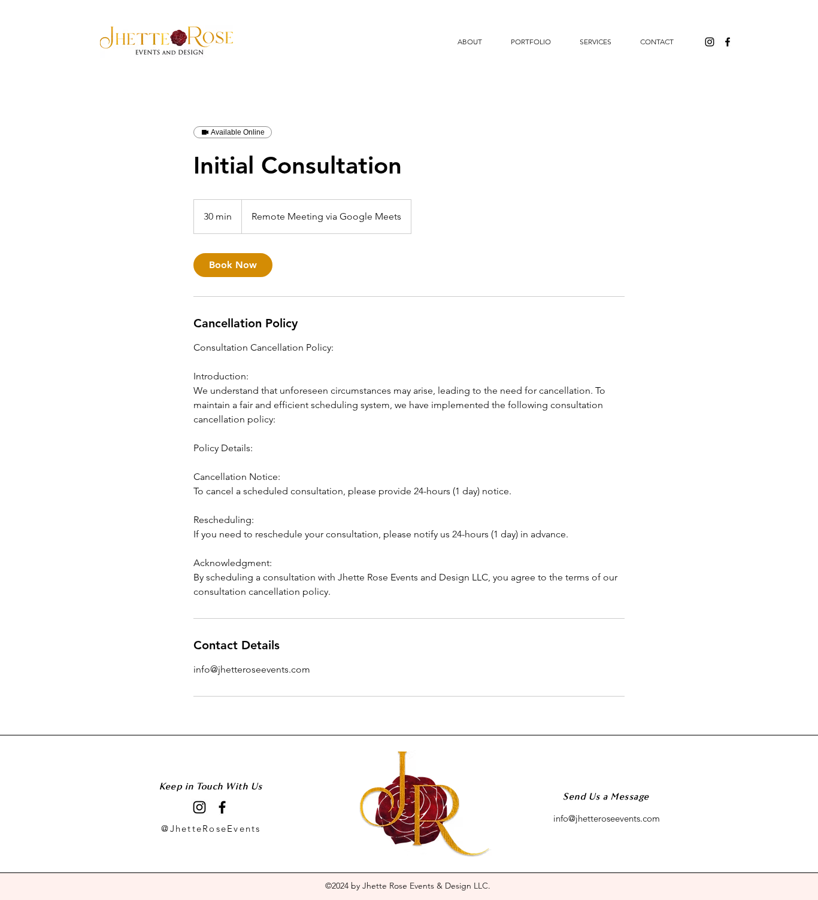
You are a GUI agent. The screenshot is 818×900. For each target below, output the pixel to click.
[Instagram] (710, 42)
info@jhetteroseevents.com (606, 818)
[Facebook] (728, 42)
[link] (232, 265)
